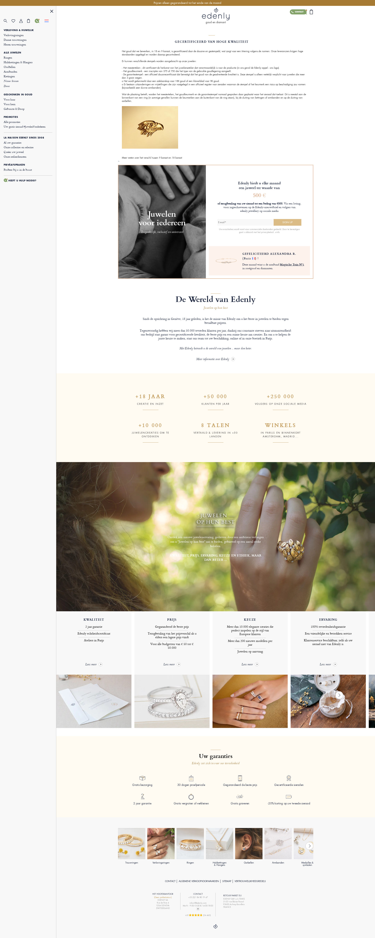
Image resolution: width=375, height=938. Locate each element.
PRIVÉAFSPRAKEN (14, 164)
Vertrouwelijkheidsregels (250, 881)
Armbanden (10, 71)
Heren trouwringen (15, 44)
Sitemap (226, 881)
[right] (339, 695)
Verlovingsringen (14, 35)
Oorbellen (9, 67)
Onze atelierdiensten (15, 156)
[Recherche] (8, 21)
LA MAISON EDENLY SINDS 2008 (24, 137)
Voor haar (9, 99)
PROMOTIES (11, 117)
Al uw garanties (12, 142)
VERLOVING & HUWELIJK (19, 30)
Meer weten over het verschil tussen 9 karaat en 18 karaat (152, 157)
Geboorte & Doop (14, 109)
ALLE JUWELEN (12, 52)
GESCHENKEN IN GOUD (18, 94)
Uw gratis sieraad (25, 126)
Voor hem (9, 104)
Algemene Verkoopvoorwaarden (199, 881)
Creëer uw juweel (14, 152)
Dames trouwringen (15, 40)
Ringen (8, 57)
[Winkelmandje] (31, 21)
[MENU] (51, 12)
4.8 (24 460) (198, 915)
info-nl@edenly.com (198, 903)
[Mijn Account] (23, 21)
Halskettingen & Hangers (18, 62)
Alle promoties (12, 122)
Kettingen (9, 76)
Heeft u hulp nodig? (22, 180)
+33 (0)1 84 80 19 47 (198, 897)
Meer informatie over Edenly (212, 359)
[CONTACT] (39, 21)
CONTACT (170, 881)
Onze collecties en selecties (19, 147)
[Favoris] (15, 21)
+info (277, 232)
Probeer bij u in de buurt (18, 170)
